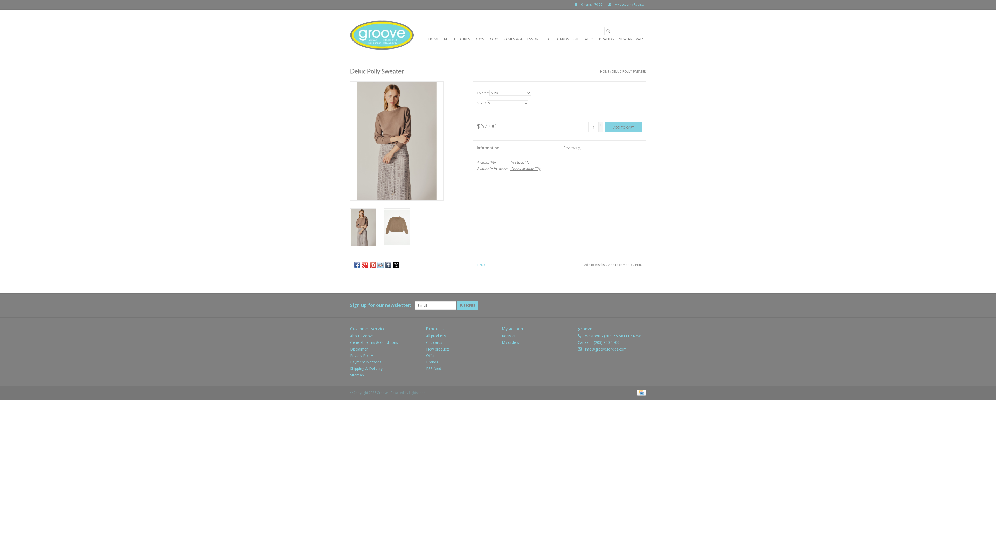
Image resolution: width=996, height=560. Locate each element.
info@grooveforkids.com (606, 349)
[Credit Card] (640, 392)
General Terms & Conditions (374, 342)
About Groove (362, 335)
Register (509, 335)
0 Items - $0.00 (591, 4)
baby (493, 39)
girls (465, 39)
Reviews (572, 147)
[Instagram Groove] (642, 305)
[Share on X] (396, 265)
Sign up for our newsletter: (380, 305)
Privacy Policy (361, 355)
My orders (510, 342)
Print (638, 265)
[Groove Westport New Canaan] (382, 35)
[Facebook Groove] (632, 305)
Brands (606, 39)
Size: (481, 103)
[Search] (608, 31)
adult (450, 39)
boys (479, 39)
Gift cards (583, 39)
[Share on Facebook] (357, 265)
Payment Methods (365, 362)
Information (488, 147)
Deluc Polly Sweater (629, 71)
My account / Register (630, 4)
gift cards (558, 39)
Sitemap (357, 375)
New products (438, 349)
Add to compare (620, 265)
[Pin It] (373, 265)
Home (433, 39)
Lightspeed (417, 392)
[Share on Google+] (365, 265)
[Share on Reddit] (380, 265)
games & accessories (523, 39)
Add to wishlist (595, 265)
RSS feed (433, 368)
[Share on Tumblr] (388, 265)
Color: (482, 93)
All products (436, 335)
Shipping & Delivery (366, 368)
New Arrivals (631, 39)
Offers (431, 355)
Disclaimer (359, 349)
